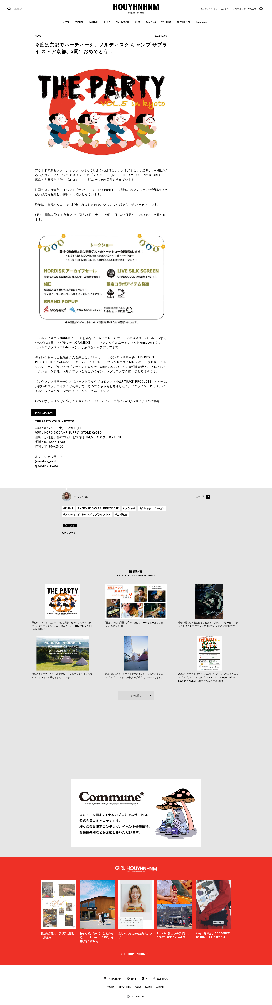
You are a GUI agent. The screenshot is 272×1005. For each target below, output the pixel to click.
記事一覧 (200, 496)
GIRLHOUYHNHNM (136, 954)
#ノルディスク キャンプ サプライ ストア (87, 514)
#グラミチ (129, 508)
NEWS (66, 22)
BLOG (107, 22)
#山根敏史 (121, 514)
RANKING (151, 22)
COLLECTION (122, 22)
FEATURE (79, 22)
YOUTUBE (166, 22)
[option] (58, 911)
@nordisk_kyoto (46, 466)
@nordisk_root (45, 461)
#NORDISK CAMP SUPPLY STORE (98, 508)
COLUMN (94, 22)
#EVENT (68, 508)
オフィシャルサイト (49, 456)
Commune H (202, 22)
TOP (64, 533)
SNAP (137, 22)
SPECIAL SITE (184, 22)
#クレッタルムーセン (151, 508)
